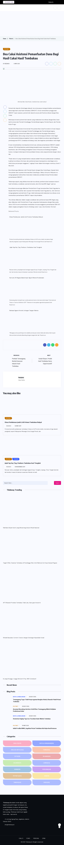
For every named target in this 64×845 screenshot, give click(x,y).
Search (58, 483)
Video (47, 782)
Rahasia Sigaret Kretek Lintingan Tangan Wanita (23, 310)
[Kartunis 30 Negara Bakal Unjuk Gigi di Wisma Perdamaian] (33, 293)
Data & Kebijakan (47, 743)
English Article (17, 750)
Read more (49, 241)
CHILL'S (17, 743)
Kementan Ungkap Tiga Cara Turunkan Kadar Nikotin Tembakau (31, 719)
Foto (17, 756)
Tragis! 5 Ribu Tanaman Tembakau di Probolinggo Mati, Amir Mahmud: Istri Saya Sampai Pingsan (30, 563)
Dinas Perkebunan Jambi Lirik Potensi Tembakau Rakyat (26, 217)
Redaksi (8, 426)
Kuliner (17, 763)
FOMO (46, 750)
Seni (46, 776)
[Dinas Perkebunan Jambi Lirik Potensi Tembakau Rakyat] (33, 231)
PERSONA (46, 769)
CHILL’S (21, 838)
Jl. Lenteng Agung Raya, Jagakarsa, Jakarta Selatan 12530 (16, 820)
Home (4, 38)
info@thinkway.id (9, 825)
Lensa (46, 763)
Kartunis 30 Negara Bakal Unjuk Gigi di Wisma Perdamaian (26, 278)
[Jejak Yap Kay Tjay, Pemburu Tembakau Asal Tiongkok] (33, 262)
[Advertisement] (32, 23)
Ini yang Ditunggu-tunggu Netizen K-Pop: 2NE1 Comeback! (19, 679)
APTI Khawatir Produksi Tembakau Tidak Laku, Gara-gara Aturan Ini (22, 603)
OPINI (17, 769)
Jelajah (46, 756)
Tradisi (17, 782)
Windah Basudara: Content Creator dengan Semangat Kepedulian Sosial (23, 638)
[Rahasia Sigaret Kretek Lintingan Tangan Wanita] (33, 328)
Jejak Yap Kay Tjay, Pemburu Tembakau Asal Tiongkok (25, 247)
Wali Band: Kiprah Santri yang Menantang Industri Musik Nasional (21, 528)
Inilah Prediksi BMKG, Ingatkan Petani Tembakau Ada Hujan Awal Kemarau (34, 728)
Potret (11, 38)
